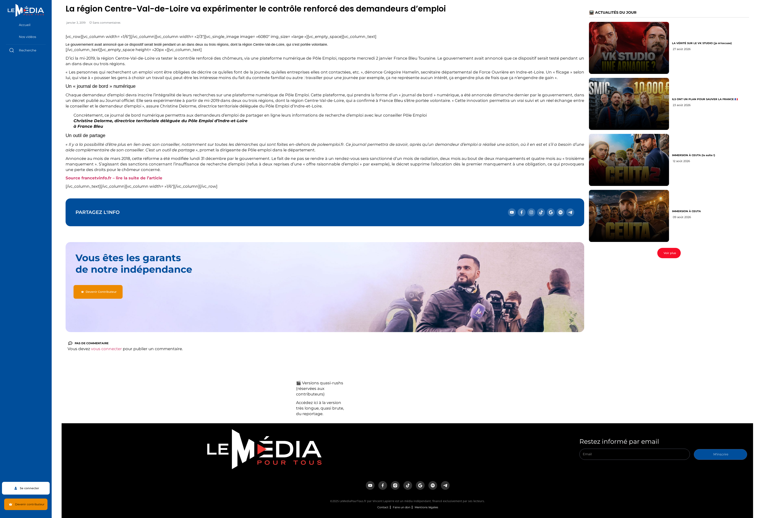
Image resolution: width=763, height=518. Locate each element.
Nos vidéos (27, 37)
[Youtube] (512, 212)
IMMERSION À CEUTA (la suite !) (693, 155)
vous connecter (106, 348)
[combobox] (26, 50)
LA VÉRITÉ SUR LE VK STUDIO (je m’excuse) (702, 43)
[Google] (551, 212)
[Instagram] (531, 212)
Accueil (24, 25)
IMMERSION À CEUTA (686, 211)
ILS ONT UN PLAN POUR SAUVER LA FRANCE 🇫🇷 (705, 99)
